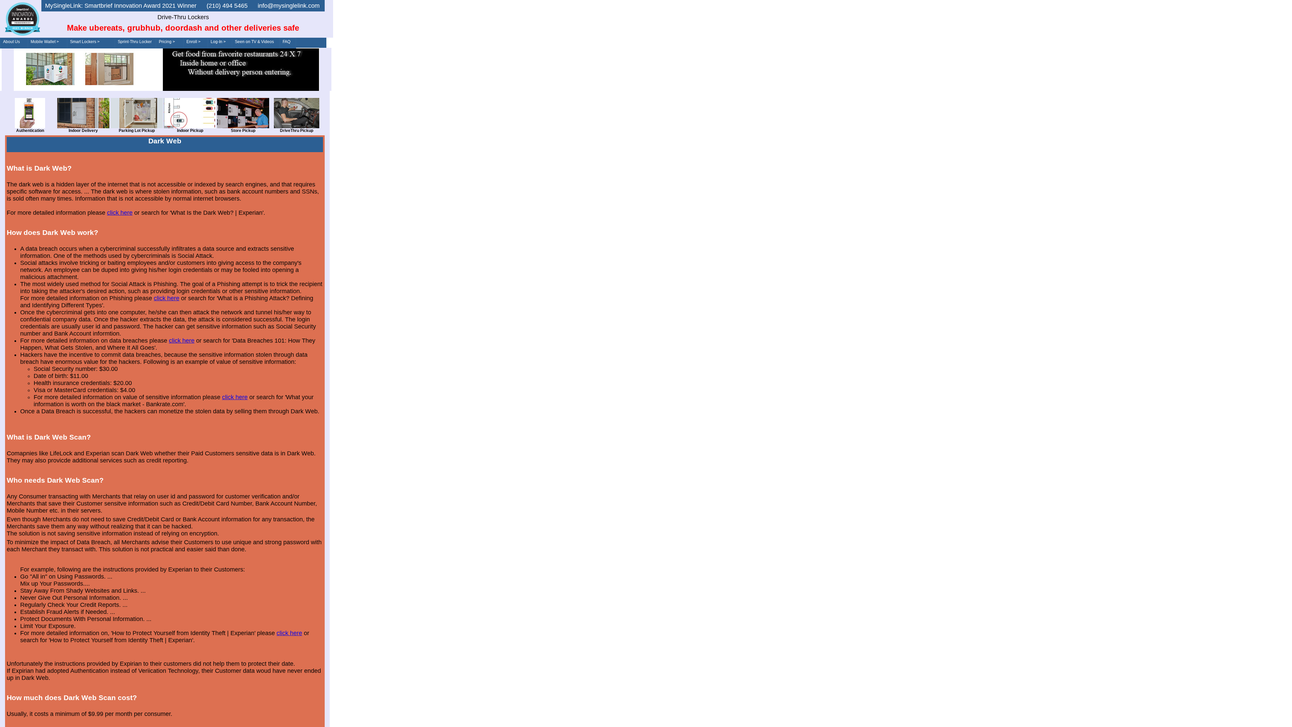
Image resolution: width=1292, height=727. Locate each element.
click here (120, 212)
